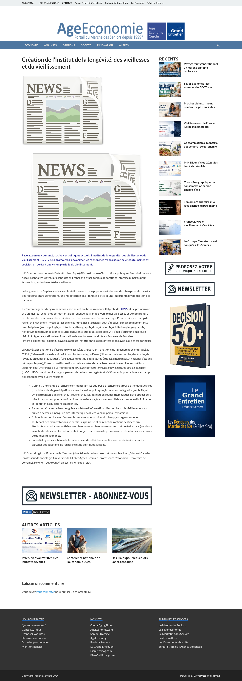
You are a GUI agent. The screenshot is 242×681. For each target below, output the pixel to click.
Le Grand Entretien (102, 646)
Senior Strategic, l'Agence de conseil (180, 646)
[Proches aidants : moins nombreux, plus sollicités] (170, 103)
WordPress (200, 675)
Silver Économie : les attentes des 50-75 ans (198, 85)
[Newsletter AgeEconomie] (87, 504)
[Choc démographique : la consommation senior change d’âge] (170, 182)
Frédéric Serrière (155, 3)
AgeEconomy (137, 3)
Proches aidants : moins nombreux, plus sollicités (199, 105)
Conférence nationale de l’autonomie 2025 (83, 560)
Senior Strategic (99, 633)
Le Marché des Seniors (172, 625)
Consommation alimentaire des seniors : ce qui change (201, 144)
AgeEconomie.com (101, 629)
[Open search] (218, 45)
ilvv (35, 512)
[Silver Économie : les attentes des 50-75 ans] (170, 83)
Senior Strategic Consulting (88, 3)
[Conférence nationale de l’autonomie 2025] (87, 541)
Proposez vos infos (33, 633)
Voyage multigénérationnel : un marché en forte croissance (201, 67)
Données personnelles (35, 642)
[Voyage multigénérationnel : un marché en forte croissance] (170, 64)
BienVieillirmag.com (102, 655)
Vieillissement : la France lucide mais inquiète (199, 124)
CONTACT (67, 3)
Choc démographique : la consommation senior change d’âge (199, 185)
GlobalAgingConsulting (116, 3)
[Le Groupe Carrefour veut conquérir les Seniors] (170, 241)
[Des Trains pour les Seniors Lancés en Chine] (132, 541)
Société (86, 45)
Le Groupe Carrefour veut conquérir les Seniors (200, 243)
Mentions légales (32, 646)
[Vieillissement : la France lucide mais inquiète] (170, 123)
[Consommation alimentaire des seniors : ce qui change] (170, 143)
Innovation (105, 45)
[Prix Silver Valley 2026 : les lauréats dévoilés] (42, 541)
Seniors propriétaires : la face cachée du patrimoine (200, 203)
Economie (31, 45)
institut (44, 512)
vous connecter (45, 591)
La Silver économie (170, 629)
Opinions (69, 45)
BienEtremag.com (101, 650)
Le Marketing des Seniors (174, 633)
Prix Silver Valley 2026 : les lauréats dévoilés (40, 560)
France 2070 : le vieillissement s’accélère (199, 223)
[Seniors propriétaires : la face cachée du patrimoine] (170, 202)
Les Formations (168, 638)
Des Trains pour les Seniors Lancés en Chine (130, 560)
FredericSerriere (100, 642)
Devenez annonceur (34, 638)
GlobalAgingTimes (101, 625)
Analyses (50, 45)
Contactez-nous (31, 629)
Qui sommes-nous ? (34, 625)
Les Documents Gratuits (173, 642)
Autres (124, 45)
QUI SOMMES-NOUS (49, 3)
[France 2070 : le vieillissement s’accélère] (170, 221)
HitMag (215, 675)
